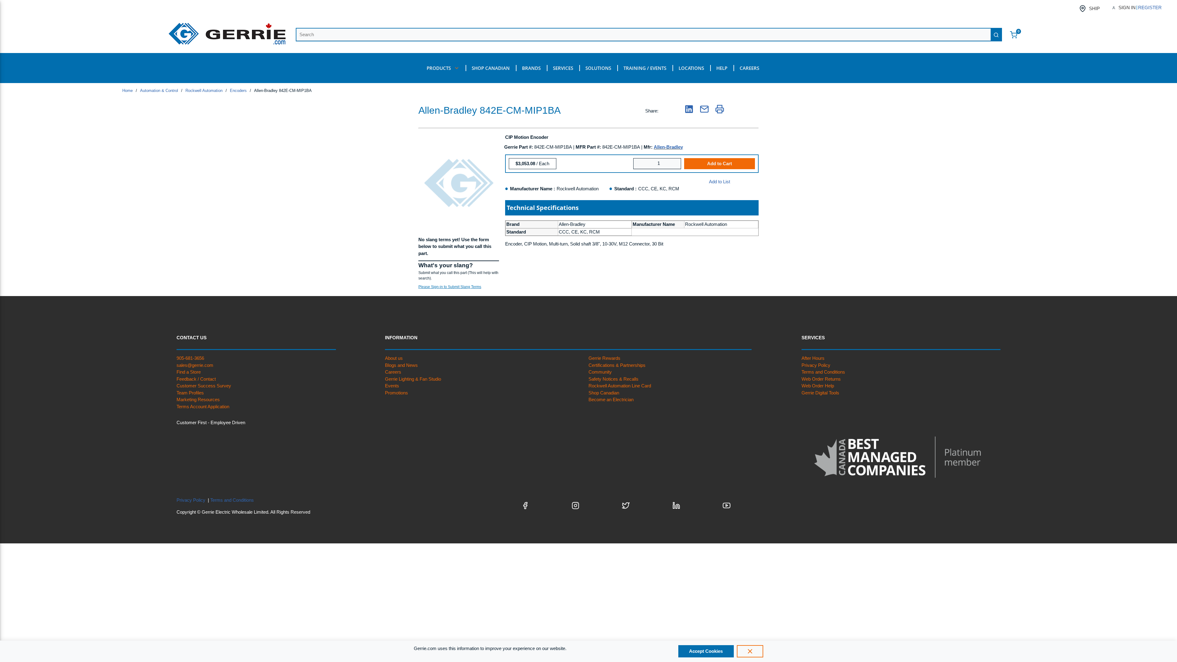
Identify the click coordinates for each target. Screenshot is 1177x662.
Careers (393, 372)
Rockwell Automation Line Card (619, 385)
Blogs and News (401, 365)
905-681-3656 (190, 358)
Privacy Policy (816, 365)
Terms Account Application (203, 406)
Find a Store (189, 372)
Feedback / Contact (196, 379)
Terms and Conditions (823, 372)
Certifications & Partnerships (617, 365)
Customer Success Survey (204, 385)
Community (600, 372)
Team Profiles (190, 392)
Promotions (396, 392)
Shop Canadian (603, 392)
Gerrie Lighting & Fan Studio (413, 379)
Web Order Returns (821, 379)
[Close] (750, 651)
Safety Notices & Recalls (613, 379)
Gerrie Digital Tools (820, 392)
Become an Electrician (611, 399)
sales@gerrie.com (195, 365)
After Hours (813, 358)
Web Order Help (818, 385)
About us (394, 358)
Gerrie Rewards (604, 358)
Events (392, 385)
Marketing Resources (198, 399)
